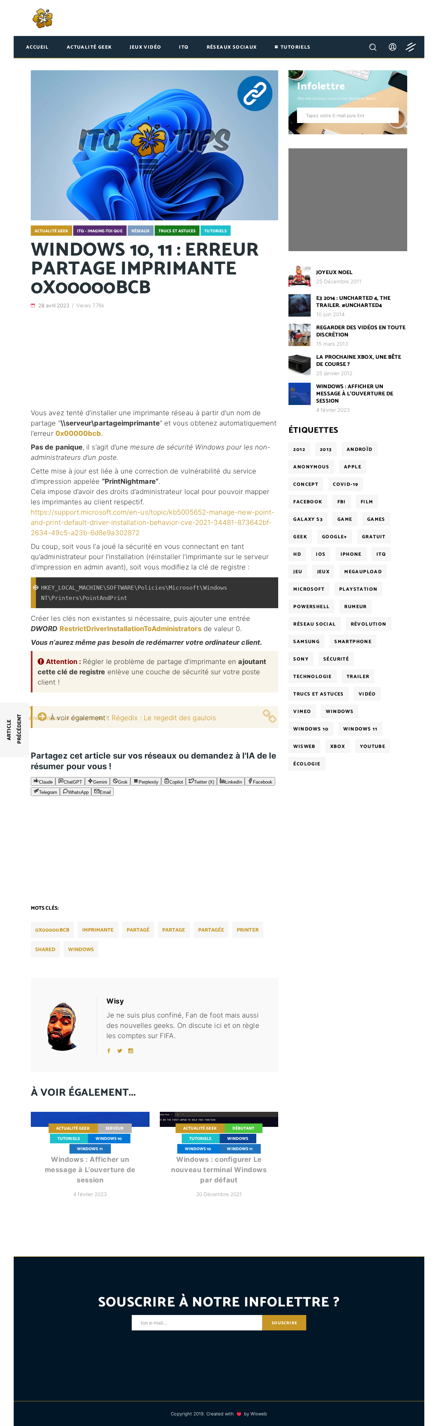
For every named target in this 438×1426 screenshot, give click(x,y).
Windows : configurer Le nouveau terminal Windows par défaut (219, 1169)
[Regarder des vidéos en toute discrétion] (299, 335)
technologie (312, 677)
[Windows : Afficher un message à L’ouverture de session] (299, 394)
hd (297, 554)
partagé (138, 930)
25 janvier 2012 (334, 373)
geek (300, 537)
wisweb (304, 747)
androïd (360, 450)
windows (81, 949)
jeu (297, 572)
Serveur (114, 1128)
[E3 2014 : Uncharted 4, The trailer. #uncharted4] (299, 305)
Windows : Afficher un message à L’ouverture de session (90, 1169)
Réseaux (140, 231)
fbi (341, 502)
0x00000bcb (52, 930)
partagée (211, 930)
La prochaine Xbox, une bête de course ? (358, 361)
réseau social (314, 624)
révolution (369, 624)
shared (45, 949)
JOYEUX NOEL (334, 272)
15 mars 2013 (332, 344)
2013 (326, 450)
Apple (352, 467)
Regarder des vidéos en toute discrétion (360, 331)
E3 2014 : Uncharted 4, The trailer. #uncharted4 (353, 302)
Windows (237, 1138)
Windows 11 (90, 1149)
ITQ (381, 554)
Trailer (358, 677)
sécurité (336, 659)
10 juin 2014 (330, 314)
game (344, 520)
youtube (373, 747)
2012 (299, 450)
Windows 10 (108, 1138)
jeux (323, 572)
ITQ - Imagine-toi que (100, 231)
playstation (358, 589)
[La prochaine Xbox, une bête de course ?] (299, 364)
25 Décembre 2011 (338, 281)
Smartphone (353, 642)
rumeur (355, 607)
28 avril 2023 (54, 305)
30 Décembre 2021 (219, 1194)
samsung (306, 642)
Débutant (243, 1128)
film (367, 502)
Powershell (311, 607)
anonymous (311, 467)
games (376, 520)
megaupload (363, 572)
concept (305, 485)
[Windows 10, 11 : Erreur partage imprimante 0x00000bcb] (67, 1025)
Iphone (351, 554)
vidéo (367, 694)
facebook (307, 502)
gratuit (374, 537)
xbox (337, 747)
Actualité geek (51, 231)
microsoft (308, 589)
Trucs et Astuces (176, 231)
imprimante (98, 930)
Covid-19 (345, 485)
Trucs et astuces (318, 694)
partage (173, 930)
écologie (306, 764)
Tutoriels (215, 231)
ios (320, 554)
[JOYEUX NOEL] (299, 276)
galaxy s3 (308, 520)
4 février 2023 (90, 1194)
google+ (334, 537)
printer (248, 930)
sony (301, 659)
